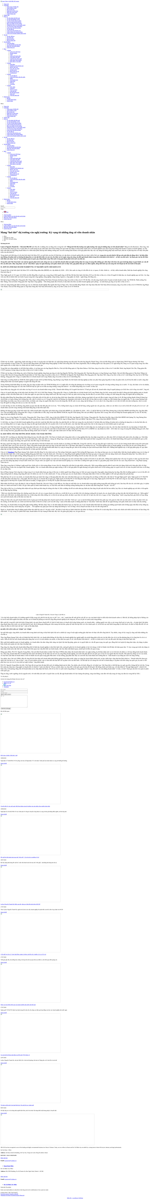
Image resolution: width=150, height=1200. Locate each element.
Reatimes (11, 452)
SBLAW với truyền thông (13, 46)
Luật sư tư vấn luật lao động (14, 28)
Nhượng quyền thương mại (16, 65)
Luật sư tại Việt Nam (15, 51)
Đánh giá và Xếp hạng (12, 11)
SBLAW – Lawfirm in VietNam (75, 1198)
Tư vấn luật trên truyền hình (14, 44)
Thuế (11, 54)
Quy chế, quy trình (14, 68)
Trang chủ (6, 4)
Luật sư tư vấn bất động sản (14, 30)
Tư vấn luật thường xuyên (13, 19)
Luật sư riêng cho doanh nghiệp (15, 32)
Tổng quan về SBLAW (12, 6)
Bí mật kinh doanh (14, 92)
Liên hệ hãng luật (11, 13)
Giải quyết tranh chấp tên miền (17, 77)
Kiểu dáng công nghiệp (16, 60)
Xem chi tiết (4, 763)
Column (9, 50)
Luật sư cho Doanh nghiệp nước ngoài (16, 33)
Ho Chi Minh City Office (10, 1184)
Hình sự (12, 82)
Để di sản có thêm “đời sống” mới (9, 755)
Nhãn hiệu (12, 81)
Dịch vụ (6, 16)
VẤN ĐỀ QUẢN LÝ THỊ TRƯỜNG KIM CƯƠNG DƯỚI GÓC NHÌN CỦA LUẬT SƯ (23, 954)
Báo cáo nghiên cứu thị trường (14, 23)
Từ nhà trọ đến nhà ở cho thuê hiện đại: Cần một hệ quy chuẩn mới (17, 1105)
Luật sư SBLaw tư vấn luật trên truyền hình (14, 216)
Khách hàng (7, 96)
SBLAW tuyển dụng (12, 12)
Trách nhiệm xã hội (11, 8)
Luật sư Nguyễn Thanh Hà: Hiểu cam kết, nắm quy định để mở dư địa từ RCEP (20, 904)
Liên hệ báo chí (11, 47)
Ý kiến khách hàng (11, 99)
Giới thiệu (6, 5)
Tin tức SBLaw (11, 36)
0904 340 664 (4, 1158)
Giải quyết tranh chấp (15, 56)
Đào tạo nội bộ (10, 39)
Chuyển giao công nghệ (16, 58)
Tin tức (5, 35)
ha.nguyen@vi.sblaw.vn (10, 1160)
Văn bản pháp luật (14, 95)
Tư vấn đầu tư (10, 29)
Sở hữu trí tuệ (13, 70)
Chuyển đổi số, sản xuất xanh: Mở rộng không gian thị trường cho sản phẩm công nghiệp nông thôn (25, 806)
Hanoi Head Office (9, 1166)
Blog (5, 49)
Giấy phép (12, 87)
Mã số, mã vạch (14, 67)
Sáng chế (12, 94)
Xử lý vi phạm (13, 89)
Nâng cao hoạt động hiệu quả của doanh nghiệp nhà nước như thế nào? (18, 1004)
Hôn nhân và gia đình (15, 61)
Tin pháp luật (10, 37)
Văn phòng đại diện (15, 57)
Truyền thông (7, 42)
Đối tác (8, 98)
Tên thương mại (14, 80)
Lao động (12, 84)
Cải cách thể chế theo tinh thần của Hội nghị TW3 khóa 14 (15, 1055)
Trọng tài (12, 88)
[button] (75, 103)
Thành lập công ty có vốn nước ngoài (16, 25)
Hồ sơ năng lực (10, 9)
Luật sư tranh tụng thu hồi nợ (14, 22)
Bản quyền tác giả (14, 71)
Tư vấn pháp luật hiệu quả (13, 18)
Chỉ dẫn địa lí (13, 73)
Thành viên (6, 15)
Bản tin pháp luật (11, 40)
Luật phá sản (13, 91)
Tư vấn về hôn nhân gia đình (14, 20)
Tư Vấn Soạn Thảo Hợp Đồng (14, 26)
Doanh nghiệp (13, 53)
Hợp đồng (12, 64)
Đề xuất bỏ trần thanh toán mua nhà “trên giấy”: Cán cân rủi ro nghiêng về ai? (20, 857)
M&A (11, 78)
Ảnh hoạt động (10, 43)
